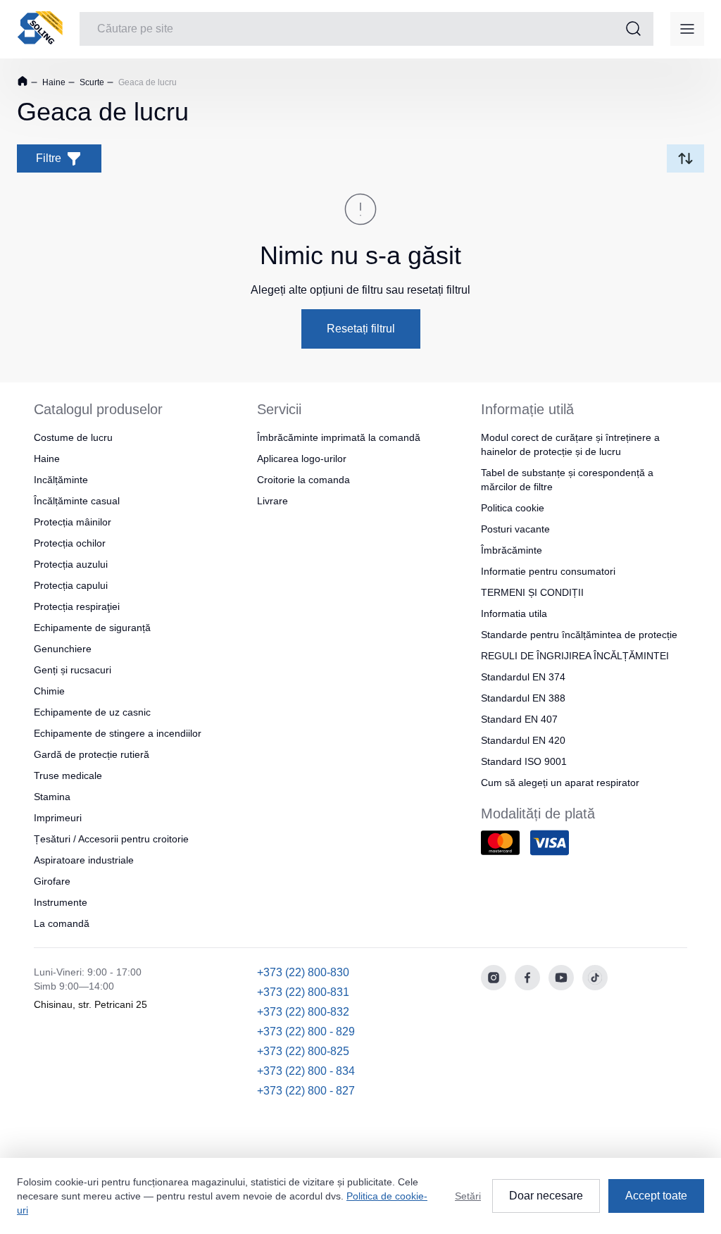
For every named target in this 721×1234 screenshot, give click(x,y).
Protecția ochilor (70, 543)
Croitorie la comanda (303, 479)
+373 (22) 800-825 (303, 1051)
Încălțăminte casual (77, 500)
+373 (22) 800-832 (303, 1012)
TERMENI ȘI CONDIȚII (532, 592)
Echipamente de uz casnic (92, 712)
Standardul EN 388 (523, 698)
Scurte (90, 82)
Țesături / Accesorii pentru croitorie (111, 839)
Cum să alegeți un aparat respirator (560, 782)
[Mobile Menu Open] (687, 29)
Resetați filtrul (361, 329)
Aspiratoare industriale (84, 860)
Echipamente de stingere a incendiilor (117, 733)
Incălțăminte (61, 479)
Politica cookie (512, 507)
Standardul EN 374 (523, 677)
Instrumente (60, 902)
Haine (52, 82)
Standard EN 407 (519, 719)
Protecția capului (71, 585)
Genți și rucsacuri (72, 669)
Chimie (49, 691)
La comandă (61, 923)
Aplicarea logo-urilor (301, 458)
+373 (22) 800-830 (303, 972)
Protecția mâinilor (72, 522)
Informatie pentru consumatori (548, 571)
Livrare (272, 500)
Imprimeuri (58, 817)
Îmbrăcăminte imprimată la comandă (338, 437)
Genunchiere (63, 648)
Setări (468, 1196)
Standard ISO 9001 (524, 761)
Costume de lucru (73, 437)
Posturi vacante (515, 529)
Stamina (52, 796)
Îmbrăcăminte (511, 550)
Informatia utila (514, 613)
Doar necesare (546, 1196)
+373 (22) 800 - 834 (306, 1071)
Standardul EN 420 (523, 740)
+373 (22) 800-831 (303, 992)
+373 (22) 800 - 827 (306, 1091)
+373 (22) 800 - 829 (306, 1031)
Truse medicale (68, 775)
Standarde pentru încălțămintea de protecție (579, 634)
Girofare (52, 881)
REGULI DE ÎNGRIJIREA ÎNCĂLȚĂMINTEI (575, 655)
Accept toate (656, 1196)
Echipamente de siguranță (92, 627)
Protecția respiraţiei (77, 606)
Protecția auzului (71, 564)
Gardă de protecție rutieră (91, 754)
